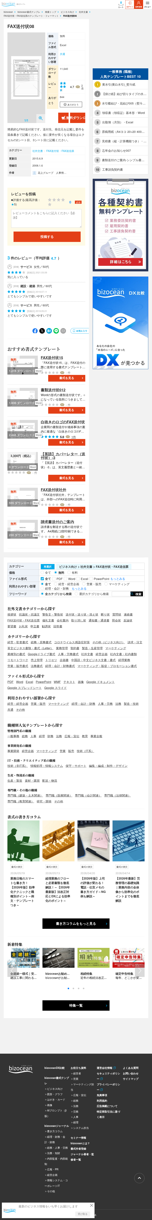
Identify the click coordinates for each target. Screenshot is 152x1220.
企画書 (64, 660)
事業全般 (96, 736)
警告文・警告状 (52, 614)
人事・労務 (105, 704)
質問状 (116, 614)
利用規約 (102, 1100)
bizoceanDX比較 (54, 1068)
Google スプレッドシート (24, 688)
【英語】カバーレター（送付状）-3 (63, 455)
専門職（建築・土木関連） (25, 795)
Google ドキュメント (100, 682)
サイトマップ (130, 1079)
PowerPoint (43, 682)
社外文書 (84, 11)
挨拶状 (11, 614)
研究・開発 (44, 801)
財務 (50, 736)
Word (19, 682)
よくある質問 (130, 1068)
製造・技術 (131, 704)
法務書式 (37, 666)
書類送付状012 (53, 389)
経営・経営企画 (17, 704)
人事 (33, 736)
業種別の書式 (16, 654)
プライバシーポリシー (108, 1086)
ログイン (129, 7)
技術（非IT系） (17, 766)
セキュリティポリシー (108, 1076)
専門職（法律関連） (117, 795)
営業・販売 (38, 704)
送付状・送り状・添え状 (82, 614)
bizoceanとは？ (80, 1143)
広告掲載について (107, 1106)
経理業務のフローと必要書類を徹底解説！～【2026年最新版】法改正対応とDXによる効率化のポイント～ (57, 889)
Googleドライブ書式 (41, 654)
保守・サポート (76, 766)
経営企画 (102, 654)
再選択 (48, 566)
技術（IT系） (85, 751)
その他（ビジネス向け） (108, 642)
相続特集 (86, 973)
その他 (20, 709)
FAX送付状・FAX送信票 (60, 151)
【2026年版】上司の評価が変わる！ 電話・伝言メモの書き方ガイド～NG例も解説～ (93, 887)
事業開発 (13, 751)
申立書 (34, 626)
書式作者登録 (78, 1148)
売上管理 (37, 660)
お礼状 (23, 626)
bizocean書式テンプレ (29, 11)
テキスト (69, 682)
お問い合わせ (130, 1073)
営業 (63, 751)
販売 (71, 751)
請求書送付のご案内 (57, 521)
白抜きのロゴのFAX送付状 (63, 421)
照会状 (116, 620)
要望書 (11, 626)
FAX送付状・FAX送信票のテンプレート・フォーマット (31, 15)
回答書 (57, 626)
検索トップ (51, 11)
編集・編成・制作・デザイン (108, 766)
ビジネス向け (68, 11)
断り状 (105, 614)
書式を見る (66, 378)
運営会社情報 (105, 1068)
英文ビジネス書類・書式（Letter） (30, 648)
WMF (57, 682)
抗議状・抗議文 (29, 614)
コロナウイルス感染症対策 (72, 642)
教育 (85, 736)
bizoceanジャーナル (56, 1126)
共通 (62, 54)
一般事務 (13, 736)
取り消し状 (78, 620)
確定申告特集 (124, 973)
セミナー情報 (78, 1137)
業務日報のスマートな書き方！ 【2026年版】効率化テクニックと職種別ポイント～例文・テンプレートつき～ (22, 891)
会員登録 (138, 7)
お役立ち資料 (78, 1068)
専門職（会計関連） (88, 795)
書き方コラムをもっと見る (76, 923)
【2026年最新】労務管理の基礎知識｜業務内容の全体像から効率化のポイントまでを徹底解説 (127, 889)
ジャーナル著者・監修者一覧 (82, 1156)
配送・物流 (49, 780)
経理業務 (124, 660)
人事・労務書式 (68, 654)
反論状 (127, 620)
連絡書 (128, 614)
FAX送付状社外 (53, 489)
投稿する (47, 237)
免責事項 (102, 1095)
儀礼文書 (48, 620)
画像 (81, 682)
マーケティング (115, 648)
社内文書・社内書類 (123, 654)
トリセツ (51, 660)
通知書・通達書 (99, 620)
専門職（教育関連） (20, 801)
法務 (118, 704)
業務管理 (62, 648)
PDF (10, 682)
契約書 (74, 648)
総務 (25, 736)
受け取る (82, 1214)
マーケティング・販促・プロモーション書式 (107, 666)
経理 (42, 736)
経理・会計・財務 (83, 704)
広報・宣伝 (72, 736)
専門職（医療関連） (59, 795)
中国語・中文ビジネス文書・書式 (93, 660)
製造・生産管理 (92, 648)
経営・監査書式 (17, 642)
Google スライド (55, 688)
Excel (29, 682)
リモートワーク (17, 660)
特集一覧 (76, 1005)
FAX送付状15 (52, 357)
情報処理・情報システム (46, 766)
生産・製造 (14, 780)
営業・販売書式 (17, 666)
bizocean (9, 11)
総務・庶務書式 (41, 642)
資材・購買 (32, 780)
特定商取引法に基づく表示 (108, 1114)
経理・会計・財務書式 (60, 666)
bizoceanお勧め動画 (59, 973)
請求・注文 (135, 642)
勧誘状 (46, 626)
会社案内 (63, 620)
